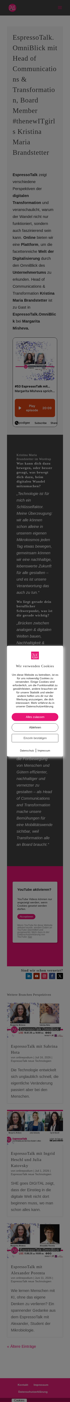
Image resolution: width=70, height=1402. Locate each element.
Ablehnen (35, 727)
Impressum (44, 750)
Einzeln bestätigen (35, 738)
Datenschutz (27, 750)
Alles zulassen (35, 717)
